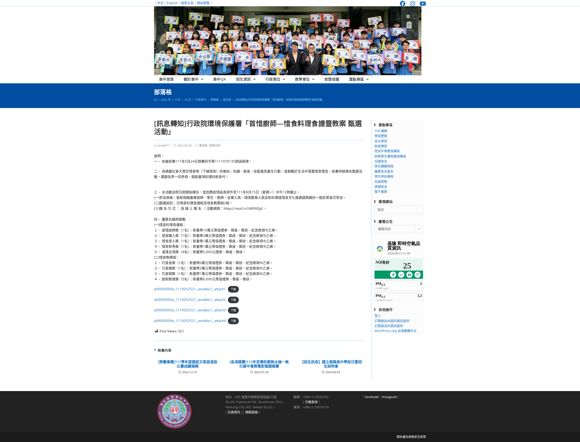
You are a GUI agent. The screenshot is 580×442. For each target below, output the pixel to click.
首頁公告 (215, 145)
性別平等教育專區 (387, 151)
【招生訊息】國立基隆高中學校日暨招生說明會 (331, 364)
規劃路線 (251, 412)
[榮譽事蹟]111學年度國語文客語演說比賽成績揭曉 (187, 364)
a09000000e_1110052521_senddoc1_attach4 (190, 320)
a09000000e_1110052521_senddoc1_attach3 (190, 310)
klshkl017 (164, 145)
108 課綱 (381, 131)
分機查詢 (311, 402)
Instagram (389, 397)
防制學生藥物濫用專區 (390, 156)
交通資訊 (233, 412)
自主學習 (381, 141)
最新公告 (187, 3)
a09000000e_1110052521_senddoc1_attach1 (190, 289)
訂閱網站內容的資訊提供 (392, 321)
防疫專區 (381, 146)
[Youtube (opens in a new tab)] (421, 3)
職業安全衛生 (384, 171)
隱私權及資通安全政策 (411, 437)
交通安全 (381, 161)
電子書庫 (381, 191)
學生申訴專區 (384, 176)
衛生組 (203, 145)
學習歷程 (381, 136)
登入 (378, 315)
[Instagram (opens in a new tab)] (412, 3)
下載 (233, 289)
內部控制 (381, 181)
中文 (160, 3)
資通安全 (381, 186)
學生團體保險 (384, 166)
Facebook (372, 397)
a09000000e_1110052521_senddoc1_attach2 (190, 299)
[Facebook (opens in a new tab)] (403, 3)
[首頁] (155, 100)
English (172, 3)
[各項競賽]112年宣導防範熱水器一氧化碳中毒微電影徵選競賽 (259, 364)
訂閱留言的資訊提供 (389, 326)
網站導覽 (203, 3)
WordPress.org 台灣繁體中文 (396, 331)
